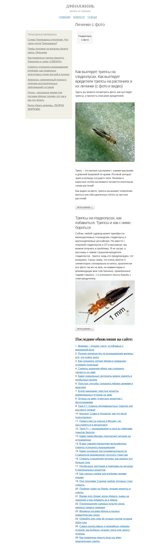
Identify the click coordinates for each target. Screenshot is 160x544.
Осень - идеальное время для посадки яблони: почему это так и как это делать (47, 96)
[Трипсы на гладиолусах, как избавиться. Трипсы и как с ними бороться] (105, 302)
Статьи (92, 16)
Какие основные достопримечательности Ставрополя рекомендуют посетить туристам (101, 453)
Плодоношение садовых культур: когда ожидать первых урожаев (100, 505)
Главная (64, 16)
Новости (79, 16)
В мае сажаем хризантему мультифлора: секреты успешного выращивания (101, 445)
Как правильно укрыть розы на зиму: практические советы (98, 539)
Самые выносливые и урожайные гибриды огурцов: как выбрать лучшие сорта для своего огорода (102, 529)
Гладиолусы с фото (85, 37)
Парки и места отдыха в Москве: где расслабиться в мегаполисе (98, 423)
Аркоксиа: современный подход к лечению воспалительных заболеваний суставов (47, 83)
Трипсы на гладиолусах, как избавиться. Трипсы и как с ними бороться (102, 223)
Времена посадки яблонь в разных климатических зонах (97, 513)
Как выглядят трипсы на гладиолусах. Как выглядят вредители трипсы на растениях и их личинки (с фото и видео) (103, 78)
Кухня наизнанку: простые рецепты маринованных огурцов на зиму (97, 392)
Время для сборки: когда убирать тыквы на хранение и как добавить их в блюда (102, 498)
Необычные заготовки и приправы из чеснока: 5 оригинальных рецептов (104, 468)
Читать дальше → (85, 207)
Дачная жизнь (80, 6)
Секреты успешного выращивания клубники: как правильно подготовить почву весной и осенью (48, 71)
